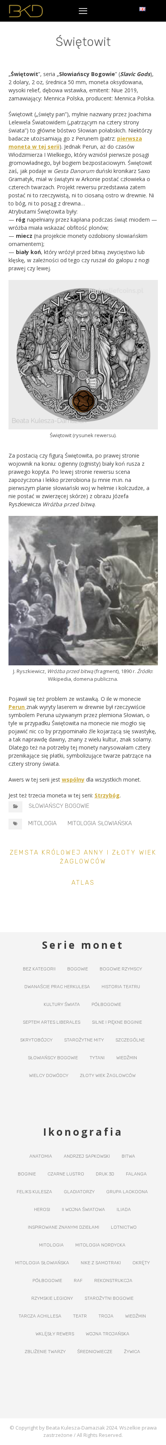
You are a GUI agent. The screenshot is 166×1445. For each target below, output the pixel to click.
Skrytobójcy (36, 1040)
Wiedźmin (126, 1057)
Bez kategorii (39, 969)
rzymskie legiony (52, 1298)
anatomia (40, 1156)
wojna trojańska (107, 1333)
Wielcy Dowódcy (48, 1075)
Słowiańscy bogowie (59, 805)
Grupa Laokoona (127, 1191)
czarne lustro (65, 1174)
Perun (17, 707)
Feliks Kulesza (34, 1191)
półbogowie (47, 1280)
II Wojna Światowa (83, 1209)
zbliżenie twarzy (45, 1351)
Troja (105, 1316)
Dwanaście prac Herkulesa (57, 986)
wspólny (73, 779)
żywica (132, 1351)
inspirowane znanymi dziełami (63, 1227)
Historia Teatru (121, 986)
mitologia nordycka (100, 1245)
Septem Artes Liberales (51, 1022)
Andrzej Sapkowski (87, 1156)
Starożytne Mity (84, 1040)
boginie (27, 1174)
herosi (42, 1209)
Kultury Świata (62, 1004)
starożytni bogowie (109, 1298)
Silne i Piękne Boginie (117, 1022)
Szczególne (130, 1040)
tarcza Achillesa (40, 1316)
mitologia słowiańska (100, 823)
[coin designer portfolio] (26, 11)
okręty (141, 1262)
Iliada (124, 1209)
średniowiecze (94, 1351)
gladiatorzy (79, 1191)
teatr (80, 1316)
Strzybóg (107, 795)
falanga (136, 1174)
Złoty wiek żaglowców (108, 1075)
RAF (78, 1280)
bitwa (128, 1156)
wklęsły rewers (55, 1333)
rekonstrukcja (113, 1280)
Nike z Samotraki (101, 1262)
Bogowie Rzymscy (121, 969)
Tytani (97, 1057)
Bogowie (77, 969)
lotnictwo (124, 1227)
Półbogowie (106, 1004)
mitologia (42, 823)
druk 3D (105, 1174)
